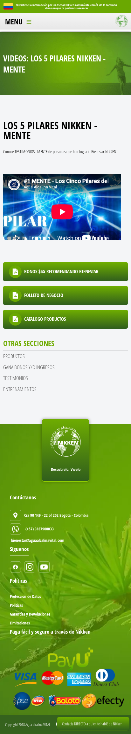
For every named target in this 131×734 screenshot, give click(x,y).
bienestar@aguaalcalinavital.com (37, 540)
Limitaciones (20, 623)
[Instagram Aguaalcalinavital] (31, 567)
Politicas (16, 605)
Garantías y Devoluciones (30, 614)
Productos (14, 356)
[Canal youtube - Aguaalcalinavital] (45, 567)
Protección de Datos (25, 596)
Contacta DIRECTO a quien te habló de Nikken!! (93, 724)
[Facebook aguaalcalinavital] (17, 567)
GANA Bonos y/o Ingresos (29, 367)
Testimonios (15, 378)
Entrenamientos (20, 389)
